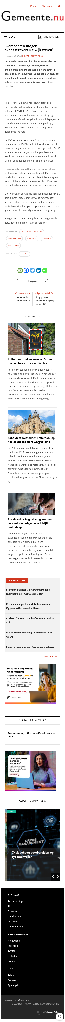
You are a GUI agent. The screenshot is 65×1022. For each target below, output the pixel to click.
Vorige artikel (24, 294)
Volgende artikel (42, 294)
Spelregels (13, 985)
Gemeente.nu (32, 18)
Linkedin (12, 956)
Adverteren (13, 975)
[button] (53, 877)
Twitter (11, 951)
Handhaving (14, 916)
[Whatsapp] (44, 270)
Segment (9, 811)
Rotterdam (13, 245)
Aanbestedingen (16, 901)
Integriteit (13, 921)
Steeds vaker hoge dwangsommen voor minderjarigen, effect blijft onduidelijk (30, 523)
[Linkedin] (38, 270)
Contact (34, 6)
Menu (12, 37)
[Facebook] (26, 270)
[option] (32, 845)
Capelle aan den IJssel (31, 232)
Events (11, 961)
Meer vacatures (50, 656)
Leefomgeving (15, 927)
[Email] (20, 270)
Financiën (13, 911)
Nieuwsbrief (48, 6)
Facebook (13, 946)
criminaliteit (14, 238)
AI (9, 906)
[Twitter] (32, 270)
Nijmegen (31, 238)
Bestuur (24, 254)
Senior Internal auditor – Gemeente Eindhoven (30, 647)
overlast (47, 238)
